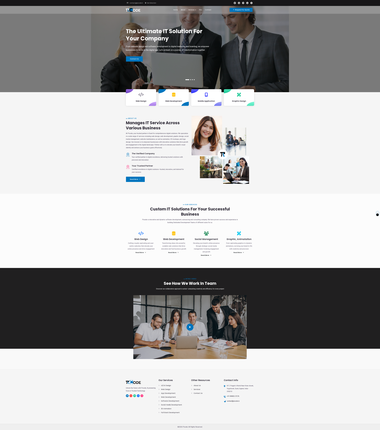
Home (175, 10)
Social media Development (171, 405)
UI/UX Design (166, 385)
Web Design (165, 389)
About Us (197, 385)
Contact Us (134, 59)
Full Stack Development (170, 412)
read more (140, 253)
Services (191, 10)
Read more (134, 179)
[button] (187, 79)
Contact (208, 10)
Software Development (170, 401)
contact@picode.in (136, 3)
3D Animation (166, 409)
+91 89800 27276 (233, 396)
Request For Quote (242, 10)
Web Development (168, 397)
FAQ (200, 10)
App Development (168, 393)
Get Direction (151, 3)
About (183, 10)
